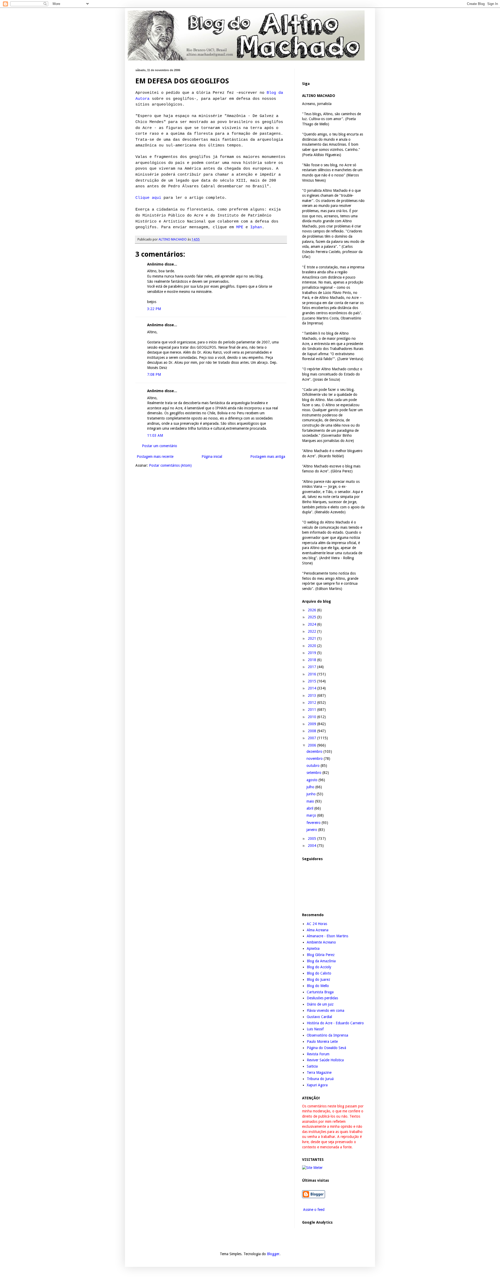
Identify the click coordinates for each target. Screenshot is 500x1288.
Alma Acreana (317, 930)
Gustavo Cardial (319, 1017)
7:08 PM (154, 374)
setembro (314, 773)
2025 (312, 617)
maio (311, 801)
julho (311, 787)
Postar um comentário (159, 446)
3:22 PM (154, 309)
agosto (312, 780)
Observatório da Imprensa (327, 1035)
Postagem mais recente (155, 456)
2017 (312, 667)
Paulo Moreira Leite (322, 1041)
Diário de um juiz (320, 1004)
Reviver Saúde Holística (325, 1060)
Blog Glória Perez (321, 955)
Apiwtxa (313, 948)
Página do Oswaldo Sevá (326, 1048)
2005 (312, 838)
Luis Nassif (315, 1029)
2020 (312, 646)
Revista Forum (318, 1054)
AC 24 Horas (317, 924)
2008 (312, 731)
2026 (312, 610)
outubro (314, 765)
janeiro (312, 830)
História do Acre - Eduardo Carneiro (335, 1023)
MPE (239, 227)
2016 (312, 674)
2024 (312, 624)
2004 (312, 845)
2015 (312, 681)
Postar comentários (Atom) (170, 465)
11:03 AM (155, 435)
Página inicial (212, 456)
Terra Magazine (319, 1072)
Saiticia (312, 1066)
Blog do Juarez (318, 979)
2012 (312, 702)
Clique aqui (148, 197)
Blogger (273, 1254)
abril (310, 808)
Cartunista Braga (320, 992)
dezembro (315, 751)
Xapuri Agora (317, 1085)
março (312, 815)
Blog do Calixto (319, 973)
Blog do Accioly (319, 967)
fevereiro (314, 823)
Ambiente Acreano (321, 942)
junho (312, 794)
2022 (312, 631)
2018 (312, 660)
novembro (315, 758)
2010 (312, 717)
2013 (312, 695)
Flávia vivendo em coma (325, 1010)
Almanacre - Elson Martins (327, 936)
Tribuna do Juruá (320, 1079)
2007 (312, 738)
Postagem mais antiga (267, 456)
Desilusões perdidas (322, 998)
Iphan (256, 227)
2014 (312, 688)
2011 (312, 709)
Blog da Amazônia (321, 961)
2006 (312, 745)
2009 (312, 724)
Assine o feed (313, 1209)
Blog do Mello (318, 986)
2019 (312, 653)
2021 (312, 638)
